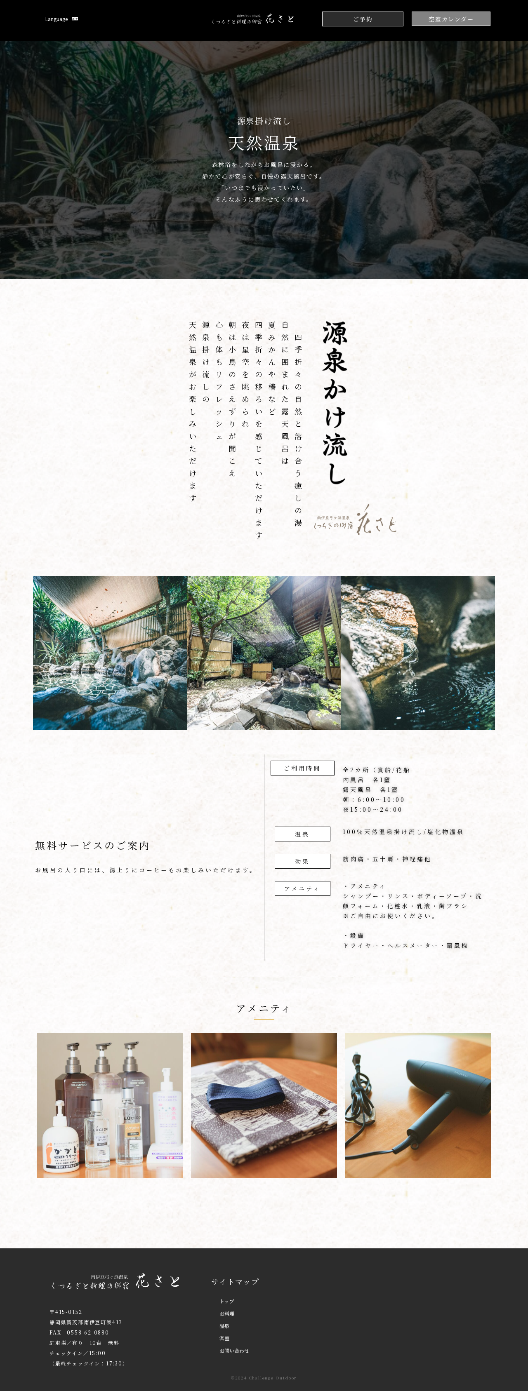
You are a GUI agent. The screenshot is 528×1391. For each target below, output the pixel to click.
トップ (226, 1300)
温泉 (224, 1325)
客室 (224, 1338)
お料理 (226, 1313)
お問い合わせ (234, 1350)
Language (56, 18)
